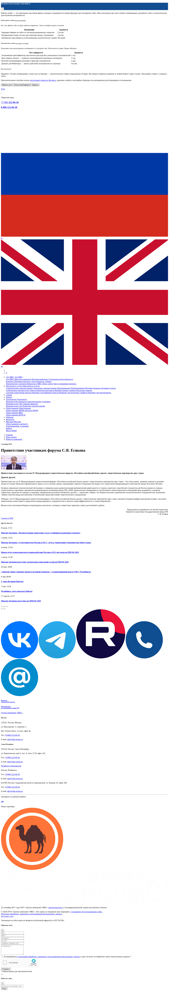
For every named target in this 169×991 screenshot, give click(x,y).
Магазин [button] (10, 422)
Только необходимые (22, 85)
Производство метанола (16, 402)
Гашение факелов (30, 404)
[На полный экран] (4, 606)
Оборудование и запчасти (17, 424)
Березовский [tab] (16, 766)
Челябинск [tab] (5, 766)
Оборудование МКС (14, 413)
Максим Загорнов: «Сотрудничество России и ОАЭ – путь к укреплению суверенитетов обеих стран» (46, 542)
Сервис (9, 395)
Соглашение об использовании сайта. (86, 912)
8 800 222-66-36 (9, 107)
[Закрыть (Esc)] (2, 606)
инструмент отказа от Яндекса (43, 80)
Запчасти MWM (31, 410)
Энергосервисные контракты (42, 390)
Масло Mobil (11, 431)
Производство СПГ (14, 404)
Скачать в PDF (7, 518)
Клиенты (10, 381)
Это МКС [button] (10, 377)
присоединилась (55, 907)
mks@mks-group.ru (15, 739)
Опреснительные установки (38, 402)
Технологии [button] (11, 399)
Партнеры (18, 381)
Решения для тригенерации (99, 393)
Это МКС (10, 379)
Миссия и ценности (23, 379)
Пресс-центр (48, 384)
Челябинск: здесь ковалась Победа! (16, 591)
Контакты (10, 419)
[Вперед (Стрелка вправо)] (4, 608)
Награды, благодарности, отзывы (37, 381)
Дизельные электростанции (45, 388)
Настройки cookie (7, 916)
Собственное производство (18, 390)
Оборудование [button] (12, 408)
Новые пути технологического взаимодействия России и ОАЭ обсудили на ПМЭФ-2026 (40, 552)
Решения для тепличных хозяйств (73, 393)
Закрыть (35, 85)
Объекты (9, 417)
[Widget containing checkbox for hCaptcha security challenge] (19, 962)
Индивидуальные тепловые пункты (100, 388)
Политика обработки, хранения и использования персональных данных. (31, 914)
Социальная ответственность (60, 379)
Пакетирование (64, 388)
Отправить (6, 969)
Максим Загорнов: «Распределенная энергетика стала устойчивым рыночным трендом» (40, 533)
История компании (40, 379)
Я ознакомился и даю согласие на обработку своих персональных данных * (67, 957)
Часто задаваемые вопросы (65, 384)
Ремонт (9, 397)
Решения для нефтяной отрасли (45, 393)
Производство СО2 (14, 406)
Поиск (4, 989)
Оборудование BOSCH (15, 415)
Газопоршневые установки (17, 426)
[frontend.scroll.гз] (2, 974)
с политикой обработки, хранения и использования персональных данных (48, 957)
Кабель (9, 428)
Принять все (6, 85)
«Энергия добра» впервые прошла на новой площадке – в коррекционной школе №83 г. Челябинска (46, 572)
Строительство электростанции (19, 388)
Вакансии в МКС (34, 384)
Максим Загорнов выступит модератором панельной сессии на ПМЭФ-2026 (35, 562)
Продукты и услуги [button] (14, 386)
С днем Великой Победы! (12, 581)
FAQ (3, 89)
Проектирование (78, 388)
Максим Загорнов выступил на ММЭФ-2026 (21, 601)
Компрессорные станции (65, 390)
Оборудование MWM (15, 410)
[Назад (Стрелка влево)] (2, 608)
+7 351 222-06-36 (10, 102)
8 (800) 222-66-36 (12, 735)
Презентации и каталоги (16, 384)
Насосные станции (84, 390)
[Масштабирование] (7, 606)
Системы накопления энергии (19, 393)
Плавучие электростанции (34, 406)
